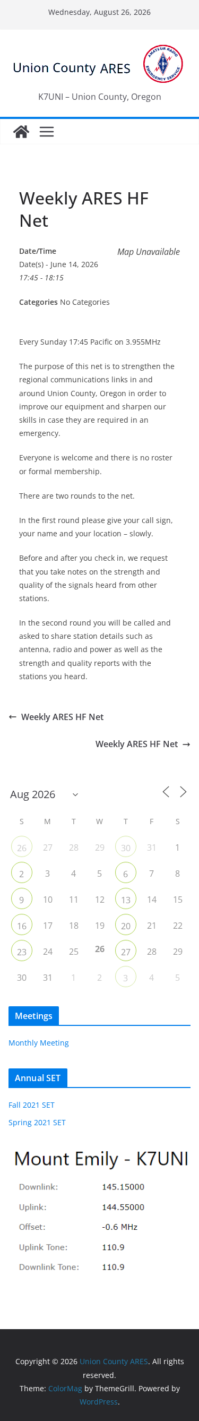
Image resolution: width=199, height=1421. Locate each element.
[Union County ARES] (21, 131)
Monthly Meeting (38, 1043)
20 (126, 926)
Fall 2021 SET (31, 1105)
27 (126, 952)
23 (22, 952)
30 (126, 848)
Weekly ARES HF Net (62, 717)
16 (22, 926)
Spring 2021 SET (37, 1122)
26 (22, 848)
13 (126, 900)
